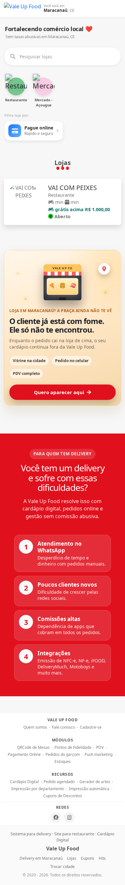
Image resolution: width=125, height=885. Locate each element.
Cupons (87, 858)
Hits (102, 858)
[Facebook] (55, 817)
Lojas (71, 858)
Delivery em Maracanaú (41, 858)
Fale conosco (63, 727)
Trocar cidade (62, 866)
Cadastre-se (91, 727)
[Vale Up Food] (22, 8)
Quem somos (35, 727)
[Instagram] (69, 817)
